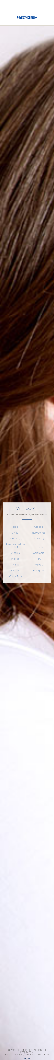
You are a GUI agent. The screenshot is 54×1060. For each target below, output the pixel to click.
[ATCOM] (27, 1059)
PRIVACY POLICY (13, 1055)
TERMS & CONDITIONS (37, 1055)
